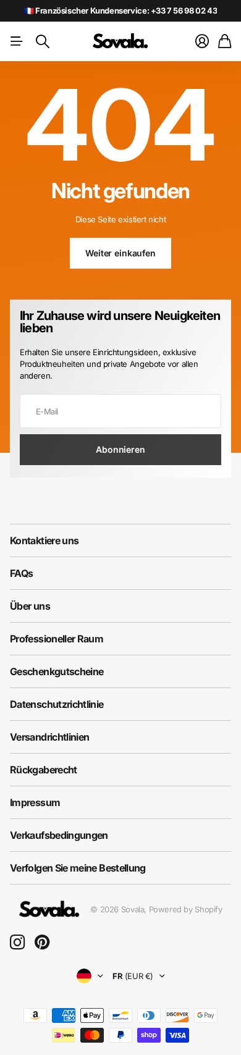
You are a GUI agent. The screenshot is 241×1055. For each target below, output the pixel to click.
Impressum (35, 802)
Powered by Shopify (185, 909)
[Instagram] (17, 942)
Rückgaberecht (43, 769)
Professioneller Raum (56, 639)
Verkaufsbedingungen (59, 835)
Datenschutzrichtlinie (57, 704)
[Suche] (42, 41)
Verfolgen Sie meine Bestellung (78, 868)
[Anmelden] (202, 41)
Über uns (30, 606)
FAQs (21, 573)
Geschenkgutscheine (56, 671)
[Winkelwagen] (224, 41)
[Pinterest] (42, 942)
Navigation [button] (16, 41)
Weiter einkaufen (120, 253)
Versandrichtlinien (49, 737)
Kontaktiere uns (44, 540)
